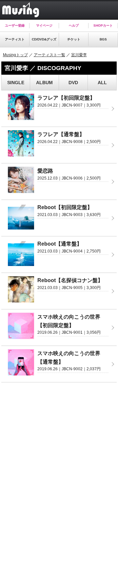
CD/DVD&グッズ (44, 39)
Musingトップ (15, 55)
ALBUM (44, 82)
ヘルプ (74, 25)
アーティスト (15, 39)
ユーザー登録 (15, 25)
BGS (103, 39)
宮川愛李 (79, 55)
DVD (73, 82)
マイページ (44, 25)
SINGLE (15, 82)
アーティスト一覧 (49, 55)
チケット (73, 39)
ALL (102, 82)
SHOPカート (103, 25)
